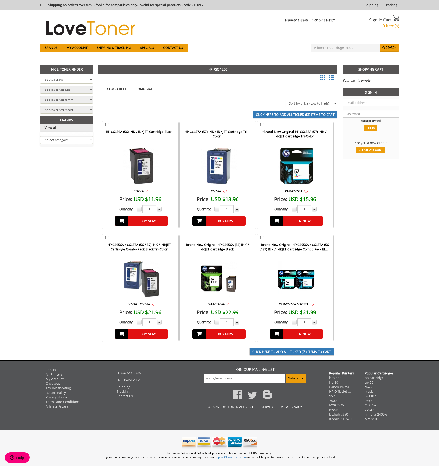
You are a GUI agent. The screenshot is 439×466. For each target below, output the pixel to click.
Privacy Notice (56, 397)
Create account (371, 150)
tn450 (369, 382)
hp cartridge (374, 378)
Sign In (375, 20)
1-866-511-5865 (296, 20)
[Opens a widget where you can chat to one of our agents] (17, 458)
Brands (51, 47)
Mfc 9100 (372, 419)
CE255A (370, 405)
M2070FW (336, 405)
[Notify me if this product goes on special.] (147, 191)
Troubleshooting (58, 388)
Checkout (53, 383)
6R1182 (370, 396)
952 (332, 396)
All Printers (54, 374)
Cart (387, 20)
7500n (334, 400)
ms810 (334, 410)
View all (51, 127)
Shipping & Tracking (114, 47)
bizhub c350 (338, 414)
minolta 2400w (376, 414)
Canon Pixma (339, 387)
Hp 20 (333, 382)
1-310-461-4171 (324, 20)
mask (369, 391)
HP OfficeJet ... (340, 391)
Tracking (390, 5)
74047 (369, 410)
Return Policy (56, 392)
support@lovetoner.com (230, 457)
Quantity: (126, 209)
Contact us (173, 47)
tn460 (369, 387)
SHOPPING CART (370, 69)
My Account (77, 47)
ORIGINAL (145, 89)
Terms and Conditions (63, 402)
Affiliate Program (58, 406)
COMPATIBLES (117, 89)
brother (335, 378)
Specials (147, 47)
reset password (371, 120)
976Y (368, 400)
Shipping (371, 5)
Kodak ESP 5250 (341, 419)
